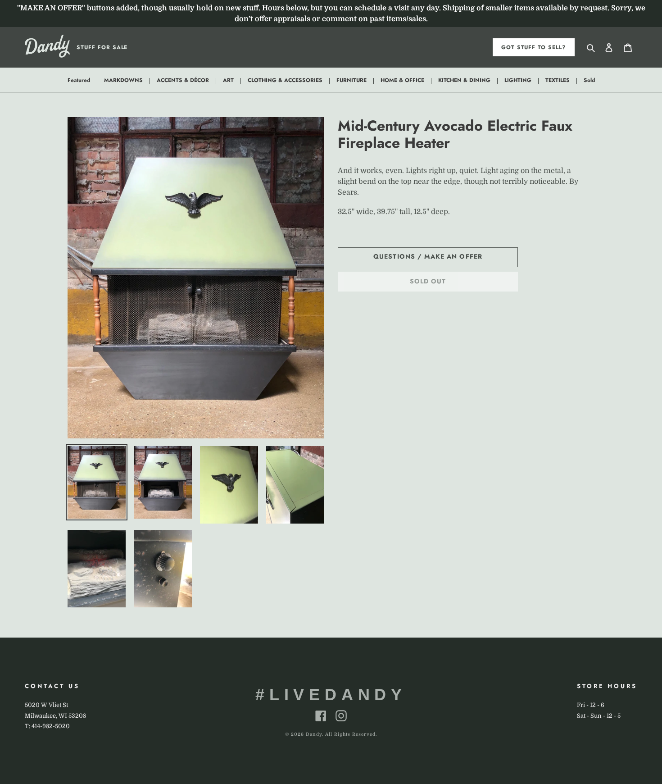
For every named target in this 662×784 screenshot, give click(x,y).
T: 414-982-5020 (47, 726)
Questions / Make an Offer (427, 256)
